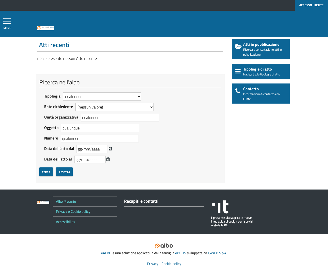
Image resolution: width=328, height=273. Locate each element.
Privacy (152, 263)
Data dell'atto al (58, 159)
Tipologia (52, 96)
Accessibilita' (65, 221)
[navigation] (7, 24)
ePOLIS (180, 253)
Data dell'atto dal (59, 149)
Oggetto (51, 128)
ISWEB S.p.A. (217, 253)
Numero (51, 138)
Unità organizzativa (61, 117)
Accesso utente (311, 5)
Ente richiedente (58, 107)
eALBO (106, 253)
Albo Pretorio (66, 201)
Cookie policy (171, 263)
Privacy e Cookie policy (73, 211)
